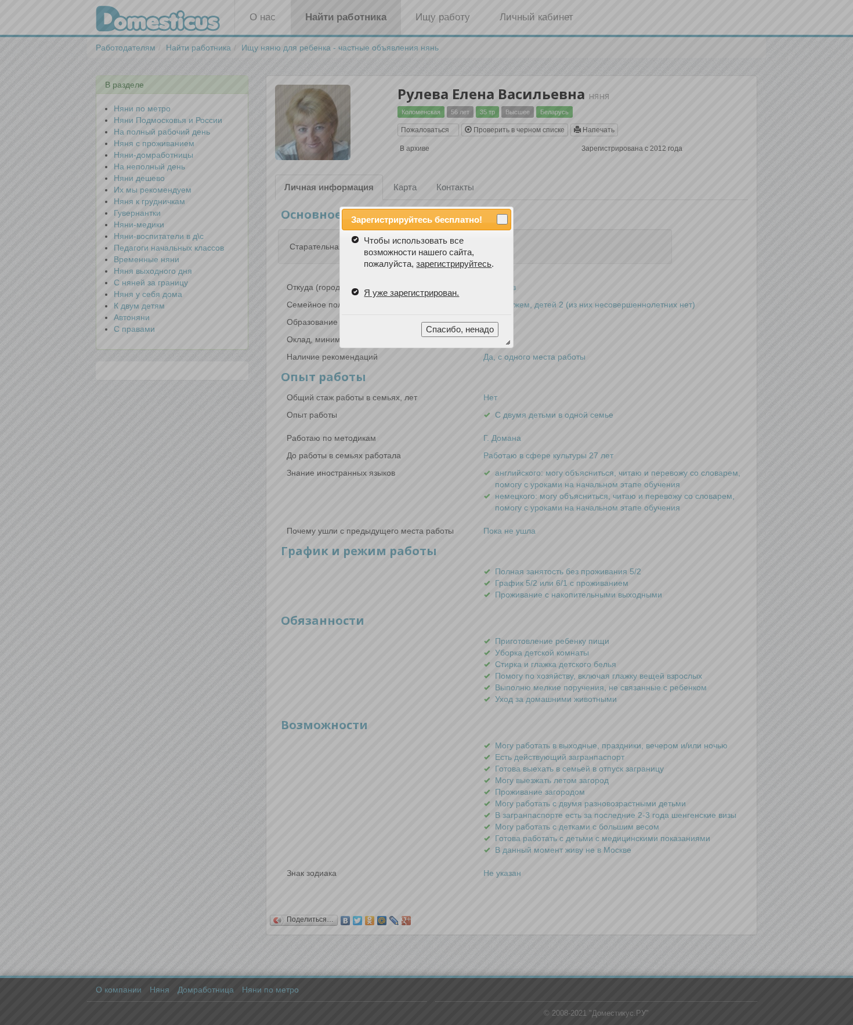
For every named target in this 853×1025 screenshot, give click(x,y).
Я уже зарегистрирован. (411, 293)
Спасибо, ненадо (460, 329)
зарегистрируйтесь (453, 264)
